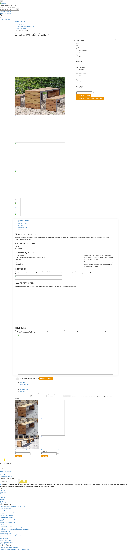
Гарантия (2, 497)
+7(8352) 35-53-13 (5, 11)
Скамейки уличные (5, 533)
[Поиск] (17, 9)
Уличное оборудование (7, 542)
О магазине (3, 496)
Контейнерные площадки (7, 522)
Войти (2, 19)
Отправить (67, 396)
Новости (2, 490)
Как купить (3, 492)
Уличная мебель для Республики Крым (11, 535)
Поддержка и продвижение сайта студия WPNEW (14, 549)
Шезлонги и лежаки (5, 540)
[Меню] (1, 1)
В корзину (18, 456)
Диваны (2, 513)
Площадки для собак (6, 526)
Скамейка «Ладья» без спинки (23, 450)
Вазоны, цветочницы (6, 508)
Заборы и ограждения (6, 515)
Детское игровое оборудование (9, 512)
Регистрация (7, 19)
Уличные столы (4, 537)
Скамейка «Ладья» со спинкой (50, 450)
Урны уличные (4, 538)
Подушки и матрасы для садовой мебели (12, 528)
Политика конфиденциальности (9, 547)
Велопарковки (4, 510)
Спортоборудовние (5, 544)
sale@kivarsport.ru (5, 13)
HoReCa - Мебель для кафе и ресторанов (12, 506)
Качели (2, 520)
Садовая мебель (5, 531)
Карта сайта (3, 503)
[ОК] (19, 481)
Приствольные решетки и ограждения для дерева (14, 529)
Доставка (2, 494)
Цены (1, 501)
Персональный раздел (6, 476)
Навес (2, 524)
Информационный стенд (7, 519)
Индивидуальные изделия (7, 517)
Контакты (2, 499)
